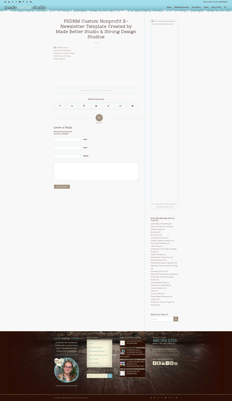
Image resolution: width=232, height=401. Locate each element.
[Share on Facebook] (60, 106)
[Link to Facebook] (16, 2)
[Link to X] (12, 2)
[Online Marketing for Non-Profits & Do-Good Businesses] (66, 338)
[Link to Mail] (31, 2)
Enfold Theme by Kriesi (81, 397)
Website (85, 156)
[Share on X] (72, 106)
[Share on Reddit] (120, 106)
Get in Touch (93, 359)
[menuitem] (169, 8)
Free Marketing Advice (97, 351)
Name (85, 139)
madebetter (108, 90)
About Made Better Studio (98, 355)
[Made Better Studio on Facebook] (155, 364)
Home (91, 343)
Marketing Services (96, 347)
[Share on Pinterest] (84, 106)
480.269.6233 (165, 340)
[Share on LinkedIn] (96, 106)
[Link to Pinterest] (23, 2)
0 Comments (95, 90)
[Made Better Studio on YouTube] (163, 364)
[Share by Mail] (132, 106)
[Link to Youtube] (20, 2)
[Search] (225, 8)
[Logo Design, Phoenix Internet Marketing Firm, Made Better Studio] (25, 8)
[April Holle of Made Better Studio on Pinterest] (167, 364)
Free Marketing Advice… (130, 337)
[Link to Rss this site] (27, 2)
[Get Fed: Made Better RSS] (172, 364)
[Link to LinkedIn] (5, 2)
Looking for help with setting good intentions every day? (135, 364)
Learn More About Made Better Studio (66, 355)
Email (85, 147)
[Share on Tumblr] (108, 106)
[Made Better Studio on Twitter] (159, 364)
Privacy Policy (94, 363)
